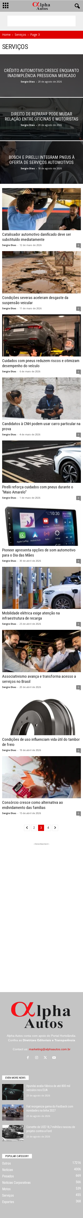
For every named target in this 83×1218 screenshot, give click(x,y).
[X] (46, 1058)
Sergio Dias (28, 81)
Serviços (20, 34)
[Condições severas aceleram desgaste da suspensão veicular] (41, 272)
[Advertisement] (41, 21)
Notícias (7, 1170)
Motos (6, 1189)
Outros (6, 1163)
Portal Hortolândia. (63, 1035)
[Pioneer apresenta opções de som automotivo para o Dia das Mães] (41, 525)
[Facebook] (28, 1058)
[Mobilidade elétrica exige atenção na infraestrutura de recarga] (41, 588)
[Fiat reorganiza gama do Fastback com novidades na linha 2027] (12, 1113)
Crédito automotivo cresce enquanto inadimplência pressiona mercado (41, 73)
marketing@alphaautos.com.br (49, 1049)
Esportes (8, 1202)
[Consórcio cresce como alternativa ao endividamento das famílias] (41, 777)
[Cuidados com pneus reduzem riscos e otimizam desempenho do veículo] (41, 335)
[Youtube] (55, 1058)
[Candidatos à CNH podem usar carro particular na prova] (41, 398)
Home (6, 34)
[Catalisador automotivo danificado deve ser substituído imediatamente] (41, 209)
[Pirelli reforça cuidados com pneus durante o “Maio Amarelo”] (41, 461)
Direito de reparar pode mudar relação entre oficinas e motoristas (41, 116)
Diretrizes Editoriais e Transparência (49, 1040)
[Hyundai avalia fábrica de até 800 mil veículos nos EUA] (12, 1092)
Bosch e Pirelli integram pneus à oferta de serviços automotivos (41, 160)
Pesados (8, 1176)
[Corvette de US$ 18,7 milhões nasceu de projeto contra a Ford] (12, 1133)
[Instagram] (37, 1058)
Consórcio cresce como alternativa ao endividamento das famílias (32, 805)
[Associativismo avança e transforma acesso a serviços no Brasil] (41, 651)
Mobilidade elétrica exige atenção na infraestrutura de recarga (31, 616)
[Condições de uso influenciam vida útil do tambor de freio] (41, 714)
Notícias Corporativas (16, 1183)
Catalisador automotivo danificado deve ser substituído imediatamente (36, 237)
